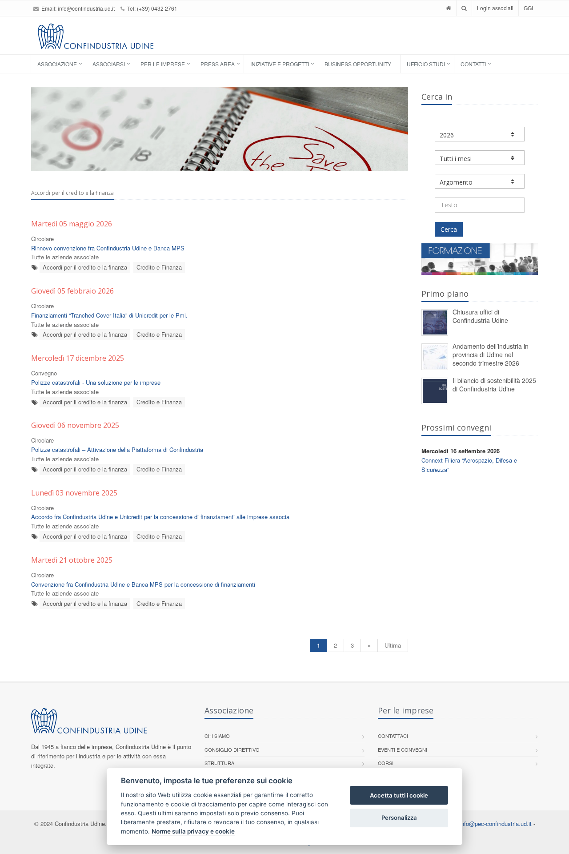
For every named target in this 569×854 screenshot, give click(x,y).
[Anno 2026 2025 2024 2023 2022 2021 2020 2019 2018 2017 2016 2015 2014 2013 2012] (480, 134)
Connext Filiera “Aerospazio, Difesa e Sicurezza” (469, 465)
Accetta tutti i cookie (399, 795)
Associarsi (108, 64)
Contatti (473, 64)
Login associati (495, 8)
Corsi (385, 762)
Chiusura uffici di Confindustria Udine (480, 316)
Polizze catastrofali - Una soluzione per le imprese (95, 382)
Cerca (449, 229)
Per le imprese (162, 64)
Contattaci (393, 735)
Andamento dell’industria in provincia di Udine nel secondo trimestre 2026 (491, 354)
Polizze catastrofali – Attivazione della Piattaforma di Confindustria (117, 449)
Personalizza (399, 817)
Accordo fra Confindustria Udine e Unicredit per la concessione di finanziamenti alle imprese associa (160, 516)
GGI (528, 8)
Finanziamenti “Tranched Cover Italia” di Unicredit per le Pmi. (109, 315)
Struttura (219, 762)
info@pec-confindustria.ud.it (496, 823)
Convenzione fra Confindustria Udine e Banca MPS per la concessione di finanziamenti (143, 584)
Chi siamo (217, 735)
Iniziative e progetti (279, 64)
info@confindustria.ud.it (86, 8)
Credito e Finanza (159, 267)
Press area (217, 64)
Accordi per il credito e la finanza (85, 267)
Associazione (57, 64)
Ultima (393, 645)
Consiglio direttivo (232, 749)
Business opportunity (358, 64)
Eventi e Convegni (402, 749)
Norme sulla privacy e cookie (193, 831)
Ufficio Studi (426, 64)
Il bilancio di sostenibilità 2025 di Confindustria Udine (494, 384)
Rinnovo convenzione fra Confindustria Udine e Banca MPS (107, 248)
